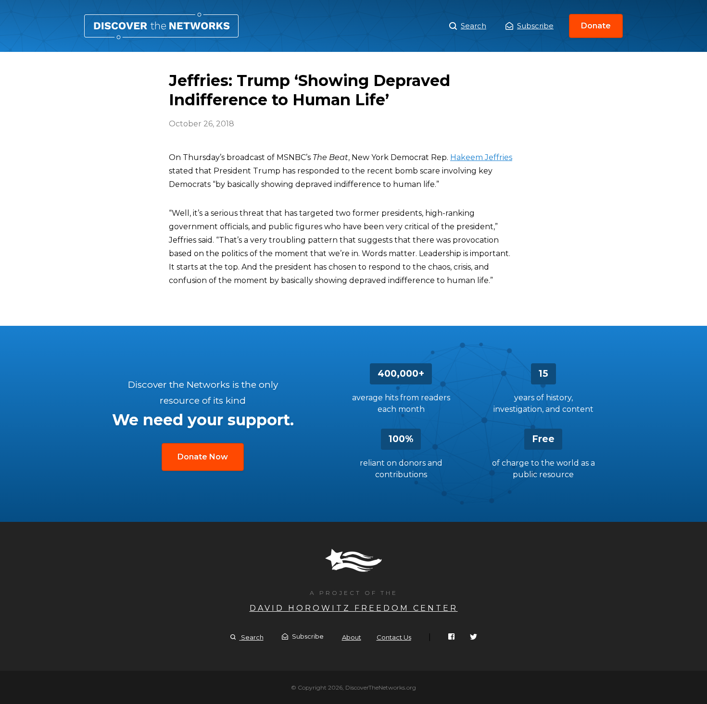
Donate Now (202, 456)
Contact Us (394, 637)
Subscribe (535, 25)
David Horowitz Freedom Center (354, 608)
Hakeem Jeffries (481, 157)
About (351, 637)
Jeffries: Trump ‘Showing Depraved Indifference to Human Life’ (161, 26)
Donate (596, 25)
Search (473, 25)
